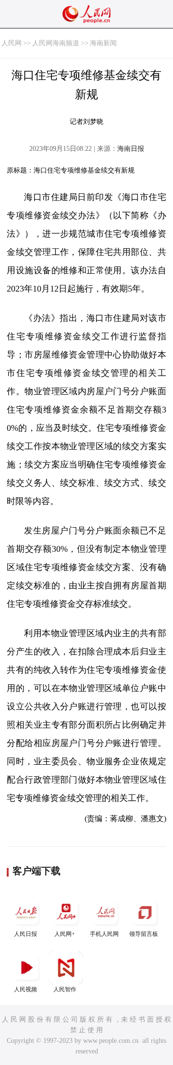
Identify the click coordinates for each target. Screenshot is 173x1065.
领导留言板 (143, 934)
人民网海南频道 (55, 43)
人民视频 (25, 989)
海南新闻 (103, 43)
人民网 (11, 43)
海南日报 (130, 148)
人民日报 (25, 934)
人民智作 (64, 989)
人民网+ (64, 934)
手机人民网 (104, 934)
